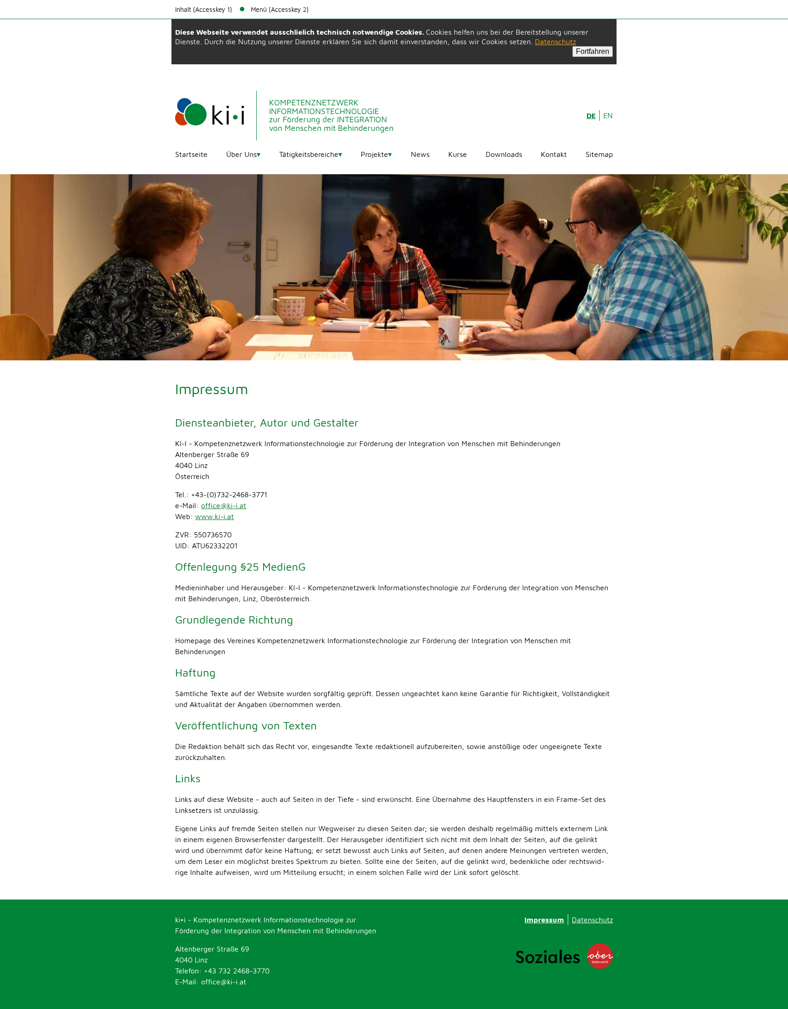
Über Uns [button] (241, 154)
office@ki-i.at (223, 505)
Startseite (191, 154)
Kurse (457, 154)
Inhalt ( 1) (203, 9)
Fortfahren (592, 51)
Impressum (544, 919)
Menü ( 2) (280, 9)
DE (591, 115)
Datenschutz (555, 41)
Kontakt (554, 154)
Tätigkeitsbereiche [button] (308, 154)
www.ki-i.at (214, 516)
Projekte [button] (374, 154)
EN (608, 115)
